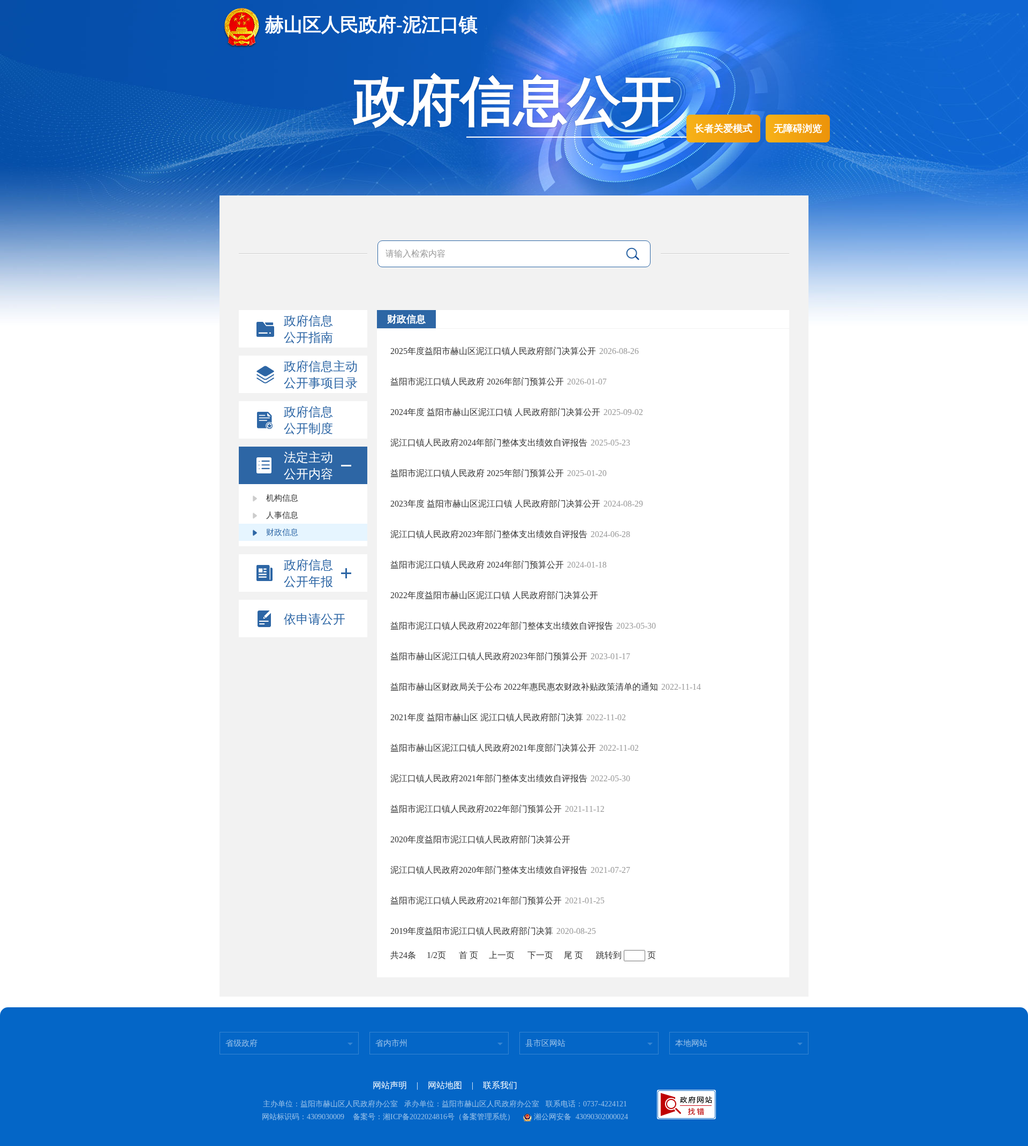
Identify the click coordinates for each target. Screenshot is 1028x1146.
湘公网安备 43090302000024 (581, 1117)
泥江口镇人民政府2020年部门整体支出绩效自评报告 (488, 869)
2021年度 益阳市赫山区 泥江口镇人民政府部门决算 (486, 717)
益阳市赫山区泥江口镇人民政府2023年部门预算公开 (488, 656)
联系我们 (500, 1085)
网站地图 (445, 1085)
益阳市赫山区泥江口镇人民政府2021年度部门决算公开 (493, 747)
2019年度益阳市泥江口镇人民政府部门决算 (471, 931)
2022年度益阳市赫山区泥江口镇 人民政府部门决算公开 (494, 595)
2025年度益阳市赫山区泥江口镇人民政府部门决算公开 (493, 351)
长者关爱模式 (723, 128)
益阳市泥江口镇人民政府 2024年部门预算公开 (477, 564)
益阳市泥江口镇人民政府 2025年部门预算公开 (477, 473)
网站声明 (390, 1085)
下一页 (540, 955)
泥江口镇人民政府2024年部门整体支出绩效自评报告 (488, 442)
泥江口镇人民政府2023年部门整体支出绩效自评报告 (488, 534)
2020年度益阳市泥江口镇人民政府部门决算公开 (480, 839)
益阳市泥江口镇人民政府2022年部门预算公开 (476, 808)
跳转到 (609, 955)
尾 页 (573, 955)
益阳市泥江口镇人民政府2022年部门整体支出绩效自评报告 (501, 625)
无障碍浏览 (798, 128)
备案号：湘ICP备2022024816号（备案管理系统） (434, 1117)
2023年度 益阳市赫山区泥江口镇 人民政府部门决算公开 (495, 503)
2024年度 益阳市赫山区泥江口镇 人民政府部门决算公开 (495, 412)
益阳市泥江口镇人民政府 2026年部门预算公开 (477, 381)
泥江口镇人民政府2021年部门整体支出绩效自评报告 (488, 778)
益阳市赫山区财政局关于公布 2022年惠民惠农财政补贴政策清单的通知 (524, 686)
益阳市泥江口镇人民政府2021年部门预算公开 (476, 900)
